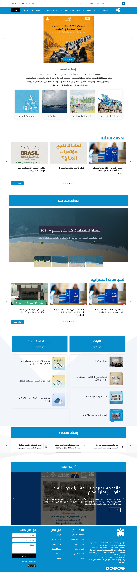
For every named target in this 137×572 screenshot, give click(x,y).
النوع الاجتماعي (38, 10)
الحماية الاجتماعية (102, 10)
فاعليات (90, 3)
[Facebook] (29, 3)
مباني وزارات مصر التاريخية (97, 396)
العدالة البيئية (53, 10)
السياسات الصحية (68, 10)
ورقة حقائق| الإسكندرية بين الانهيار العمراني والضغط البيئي (30, 311)
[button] (123, 3)
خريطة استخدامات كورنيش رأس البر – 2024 (68, 229)
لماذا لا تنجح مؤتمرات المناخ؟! (110, 168)
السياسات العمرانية (84, 10)
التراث (27, 10)
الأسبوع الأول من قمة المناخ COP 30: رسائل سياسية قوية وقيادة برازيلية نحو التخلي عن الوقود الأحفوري (31, 172)
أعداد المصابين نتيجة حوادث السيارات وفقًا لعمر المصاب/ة (106, 446)
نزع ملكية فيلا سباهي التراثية (95, 415)
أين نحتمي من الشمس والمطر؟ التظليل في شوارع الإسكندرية (71, 311)
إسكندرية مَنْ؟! (101, 361)
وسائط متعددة (102, 3)
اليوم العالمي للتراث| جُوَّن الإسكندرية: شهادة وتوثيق (92, 378)
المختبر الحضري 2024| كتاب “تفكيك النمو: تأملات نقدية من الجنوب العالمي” (108, 312)
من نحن (115, 3)
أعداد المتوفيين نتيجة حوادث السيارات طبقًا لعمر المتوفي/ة (29, 446)
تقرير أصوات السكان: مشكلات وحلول (34, 381)
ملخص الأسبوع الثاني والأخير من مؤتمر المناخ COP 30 (70, 169)
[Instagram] (33, 3)
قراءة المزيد (97, 346)
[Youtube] (23, 3)
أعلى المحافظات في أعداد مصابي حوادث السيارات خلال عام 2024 (67, 446)
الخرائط (81, 3)
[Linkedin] (19, 3)
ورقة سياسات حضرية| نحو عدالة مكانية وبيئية (34, 399)
